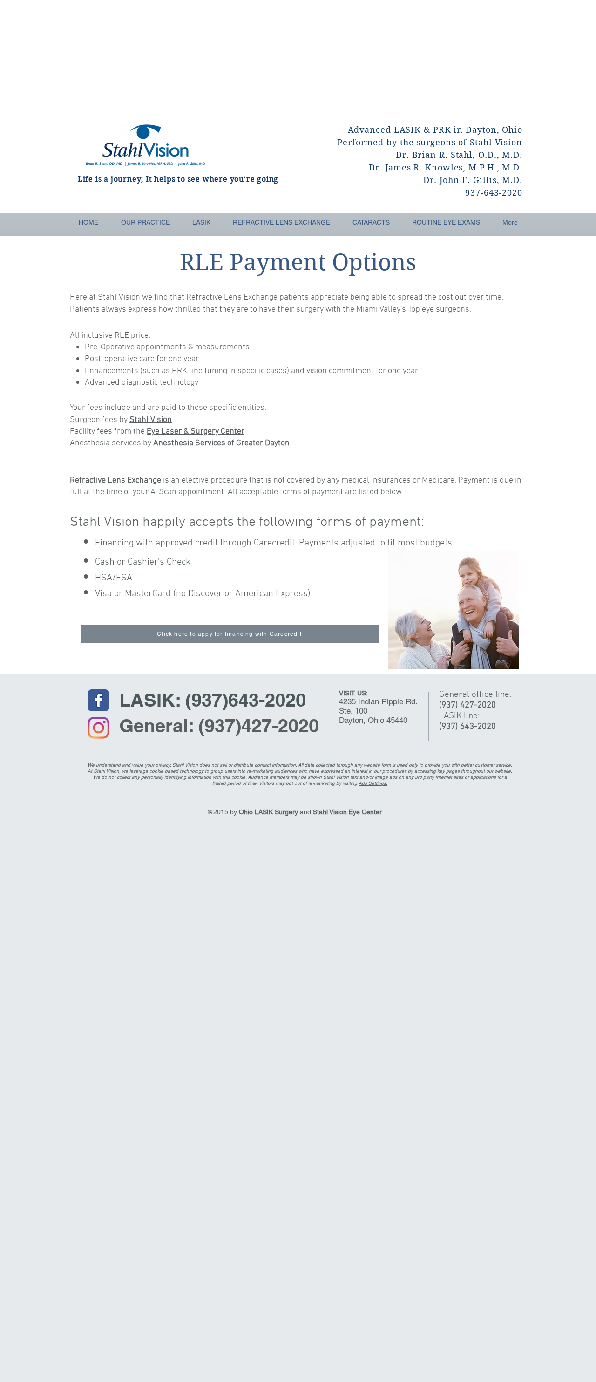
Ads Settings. (373, 783)
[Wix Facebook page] (98, 700)
